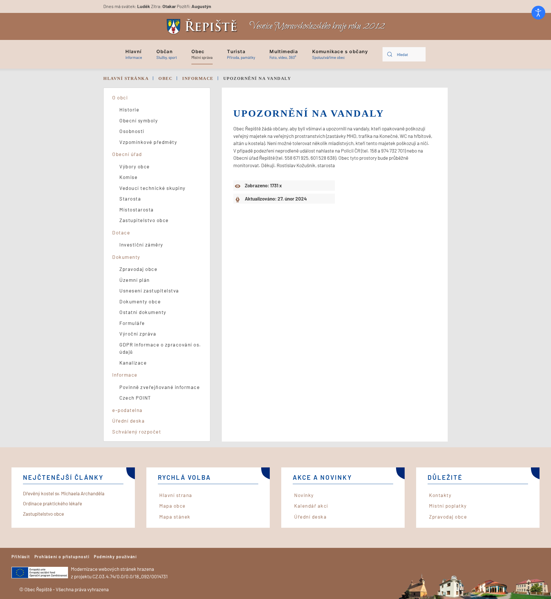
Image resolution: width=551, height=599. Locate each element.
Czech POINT (135, 397)
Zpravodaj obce (138, 269)
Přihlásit (20, 556)
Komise (128, 177)
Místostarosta (136, 209)
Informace (124, 374)
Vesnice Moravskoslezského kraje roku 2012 (317, 26)
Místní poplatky (448, 506)
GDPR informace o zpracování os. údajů (160, 348)
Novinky (304, 495)
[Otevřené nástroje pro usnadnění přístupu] (538, 13)
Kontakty (440, 495)
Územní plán (134, 280)
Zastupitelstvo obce (144, 220)
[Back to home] (203, 26)
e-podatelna (127, 410)
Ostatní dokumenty (142, 312)
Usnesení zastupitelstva (149, 290)
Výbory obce (134, 166)
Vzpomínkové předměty (148, 142)
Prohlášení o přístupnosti (62, 556)
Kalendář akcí (311, 506)
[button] (133, 54)
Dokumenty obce (140, 301)
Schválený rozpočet (136, 431)
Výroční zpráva (137, 333)
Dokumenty (126, 257)
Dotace (121, 232)
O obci (120, 97)
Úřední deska (128, 420)
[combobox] (404, 54)
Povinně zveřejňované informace (159, 387)
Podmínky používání (115, 556)
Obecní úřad (127, 154)
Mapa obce (172, 506)
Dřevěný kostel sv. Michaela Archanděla (63, 493)
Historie (129, 109)
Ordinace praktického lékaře (52, 503)
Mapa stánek (175, 516)
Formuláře (132, 323)
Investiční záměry (141, 244)
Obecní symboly (138, 120)
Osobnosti (131, 131)
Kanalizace (133, 362)
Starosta (130, 198)
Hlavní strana (175, 495)
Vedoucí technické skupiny (152, 188)
